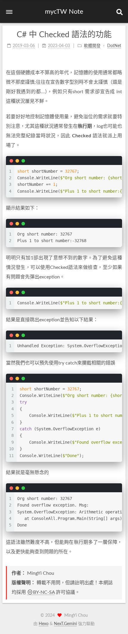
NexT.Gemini (65, 624)
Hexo (44, 624)
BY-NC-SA (44, 592)
